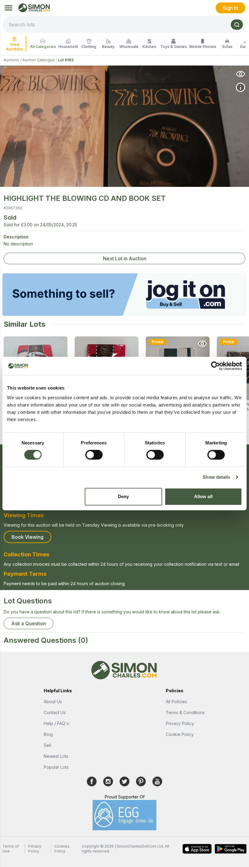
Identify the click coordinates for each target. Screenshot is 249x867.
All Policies (176, 701)
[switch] (94, 455)
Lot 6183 (65, 60)
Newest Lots (56, 756)
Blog (48, 734)
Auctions (11, 60)
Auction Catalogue (38, 60)
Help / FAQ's (56, 723)
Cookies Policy (62, 848)
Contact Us (55, 712)
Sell (47, 745)
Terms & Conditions (185, 712)
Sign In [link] (230, 8)
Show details (216, 477)
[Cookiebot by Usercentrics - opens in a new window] (215, 365)
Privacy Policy (180, 723)
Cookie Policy (180, 734)
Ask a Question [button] (28, 623)
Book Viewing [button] (27, 537)
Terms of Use (10, 848)
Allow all (203, 496)
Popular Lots (56, 767)
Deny (123, 496)
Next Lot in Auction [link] (124, 258)
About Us (53, 701)
